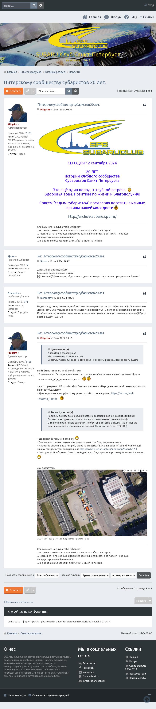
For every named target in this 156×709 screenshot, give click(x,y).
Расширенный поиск (40, 5)
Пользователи (137, 673)
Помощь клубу (137, 678)
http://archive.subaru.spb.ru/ (92, 216)
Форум (133, 661)
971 (26, 301)
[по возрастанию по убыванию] (123, 575)
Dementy (13, 293)
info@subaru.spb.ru (94, 680)
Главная (95, 17)
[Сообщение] (38, 109)
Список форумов (31, 633)
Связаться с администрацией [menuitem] (50, 695)
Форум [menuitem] (116, 17)
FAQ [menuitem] (134, 17)
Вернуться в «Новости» (19, 602)
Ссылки (148, 17)
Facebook (88, 667)
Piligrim (12, 124)
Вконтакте (89, 663)
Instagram (88, 672)
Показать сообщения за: (20, 575)
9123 (28, 133)
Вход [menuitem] (151, 5)
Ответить (15, 91)
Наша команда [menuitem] (17, 695)
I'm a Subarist (90, 676)
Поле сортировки (70, 575)
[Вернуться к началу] (146, 699)
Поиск (33, 5)
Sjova (11, 256)
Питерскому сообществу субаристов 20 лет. (55, 82)
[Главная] (78, 46)
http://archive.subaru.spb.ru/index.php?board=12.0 (108, 449)
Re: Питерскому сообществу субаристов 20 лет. (71, 256)
